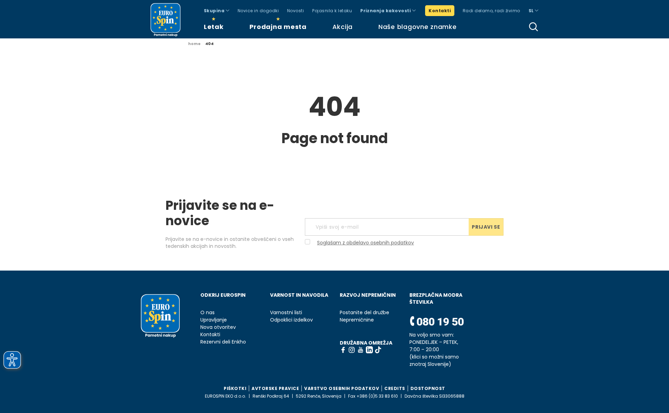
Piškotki (235, 388)
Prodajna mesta (278, 26)
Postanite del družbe (364, 313)
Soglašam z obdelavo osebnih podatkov (365, 242)
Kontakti (440, 11)
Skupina (215, 11)
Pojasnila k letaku (332, 11)
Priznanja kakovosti (386, 11)
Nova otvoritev (218, 327)
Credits (394, 388)
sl (532, 11)
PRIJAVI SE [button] (486, 226)
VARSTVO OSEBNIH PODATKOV (341, 388)
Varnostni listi (286, 313)
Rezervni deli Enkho (223, 342)
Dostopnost (427, 388)
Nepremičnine (357, 320)
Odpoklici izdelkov (291, 320)
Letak (214, 26)
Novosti (295, 11)
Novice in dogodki (258, 11)
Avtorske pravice (275, 388)
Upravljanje (213, 320)
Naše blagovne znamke (417, 26)
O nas (207, 313)
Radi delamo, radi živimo (491, 11)
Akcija (342, 26)
